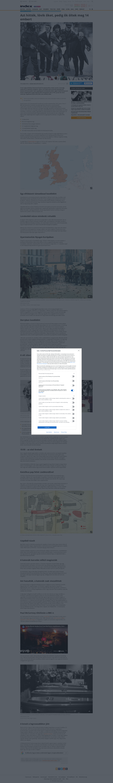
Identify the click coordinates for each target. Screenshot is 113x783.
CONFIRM (47, 427)
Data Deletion (49, 432)
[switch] (72, 376)
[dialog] (56, 391)
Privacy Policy (64, 432)
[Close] (79, 351)
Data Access (56, 432)
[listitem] (56, 373)
